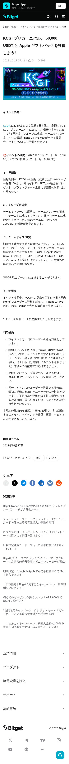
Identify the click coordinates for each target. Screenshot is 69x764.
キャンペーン (29, 27)
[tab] (34, 653)
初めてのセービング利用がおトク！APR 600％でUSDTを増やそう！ (32, 599)
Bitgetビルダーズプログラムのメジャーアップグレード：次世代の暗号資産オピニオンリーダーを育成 (34, 560)
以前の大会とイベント (49, 27)
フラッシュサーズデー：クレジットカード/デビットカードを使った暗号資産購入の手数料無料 (34, 520)
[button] (34, 653)
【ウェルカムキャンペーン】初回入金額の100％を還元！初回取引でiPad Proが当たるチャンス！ (33, 625)
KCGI (6, 125)
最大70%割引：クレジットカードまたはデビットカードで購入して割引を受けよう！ (34, 534)
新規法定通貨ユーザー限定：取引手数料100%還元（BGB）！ (33, 547)
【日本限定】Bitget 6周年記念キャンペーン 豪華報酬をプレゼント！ (34, 586)
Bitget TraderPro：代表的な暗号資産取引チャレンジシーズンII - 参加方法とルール (34, 507)
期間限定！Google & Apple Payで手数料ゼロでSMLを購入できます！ (34, 573)
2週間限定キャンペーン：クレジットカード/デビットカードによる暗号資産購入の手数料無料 (33, 612)
